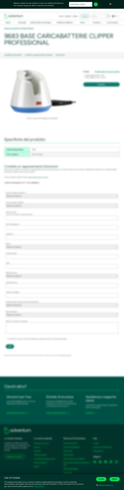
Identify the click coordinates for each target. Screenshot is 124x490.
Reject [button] (114, 479)
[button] (105, 485)
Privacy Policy (39, 486)
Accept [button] (101, 479)
